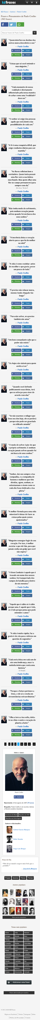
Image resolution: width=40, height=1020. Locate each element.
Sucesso (27, 968)
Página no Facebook (11, 1014)
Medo (7, 950)
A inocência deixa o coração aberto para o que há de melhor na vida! (22, 240)
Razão (7, 961)
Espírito (26, 965)
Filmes (23, 878)
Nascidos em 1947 (24, 815)
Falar (16, 965)
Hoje (16, 950)
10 (22, 744)
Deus (16, 940)
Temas (30, 878)
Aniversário (18, 972)
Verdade (26, 940)
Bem (25, 936)
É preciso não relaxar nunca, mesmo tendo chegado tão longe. (22, 293)
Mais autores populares (19, 917)
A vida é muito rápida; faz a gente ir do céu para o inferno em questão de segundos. (22, 636)
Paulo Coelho (23, 46)
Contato (27, 1018)
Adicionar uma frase (21, 982)
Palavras (17, 954)
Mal (25, 947)
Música (17, 968)
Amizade (8, 947)
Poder (26, 950)
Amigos (7, 936)
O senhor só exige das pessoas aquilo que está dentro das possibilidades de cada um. (22, 122)
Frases (7, 878)
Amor (7, 932)
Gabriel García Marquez (21, 829)
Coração (8, 943)
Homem (26, 932)
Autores (15, 878)
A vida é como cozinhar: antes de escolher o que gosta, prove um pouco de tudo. (22, 266)
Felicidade (27, 943)
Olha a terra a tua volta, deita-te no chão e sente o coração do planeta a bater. (22, 720)
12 (29, 744)
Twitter (21, 1014)
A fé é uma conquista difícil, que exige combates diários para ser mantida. (22, 148)
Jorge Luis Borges (19, 848)
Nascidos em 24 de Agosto (13, 818)
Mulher (17, 943)
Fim (6, 965)
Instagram (27, 1014)
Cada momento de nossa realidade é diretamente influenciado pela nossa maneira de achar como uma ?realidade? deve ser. (22, 92)
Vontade (26, 972)
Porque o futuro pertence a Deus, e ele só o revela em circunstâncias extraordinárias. (21, 694)
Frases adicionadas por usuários (19, 993)
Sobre (33, 1014)
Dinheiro (8, 958)
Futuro (7, 972)
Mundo (17, 936)
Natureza (27, 958)
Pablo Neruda (18, 839)
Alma (16, 947)
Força (16, 958)
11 (25, 744)
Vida (16, 932)
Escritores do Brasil (11, 815)
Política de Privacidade (17, 1018)
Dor (25, 961)
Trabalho (27, 954)
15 (34, 744)
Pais (6, 968)
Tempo (7, 940)
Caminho (17, 961)
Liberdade (8, 954)
